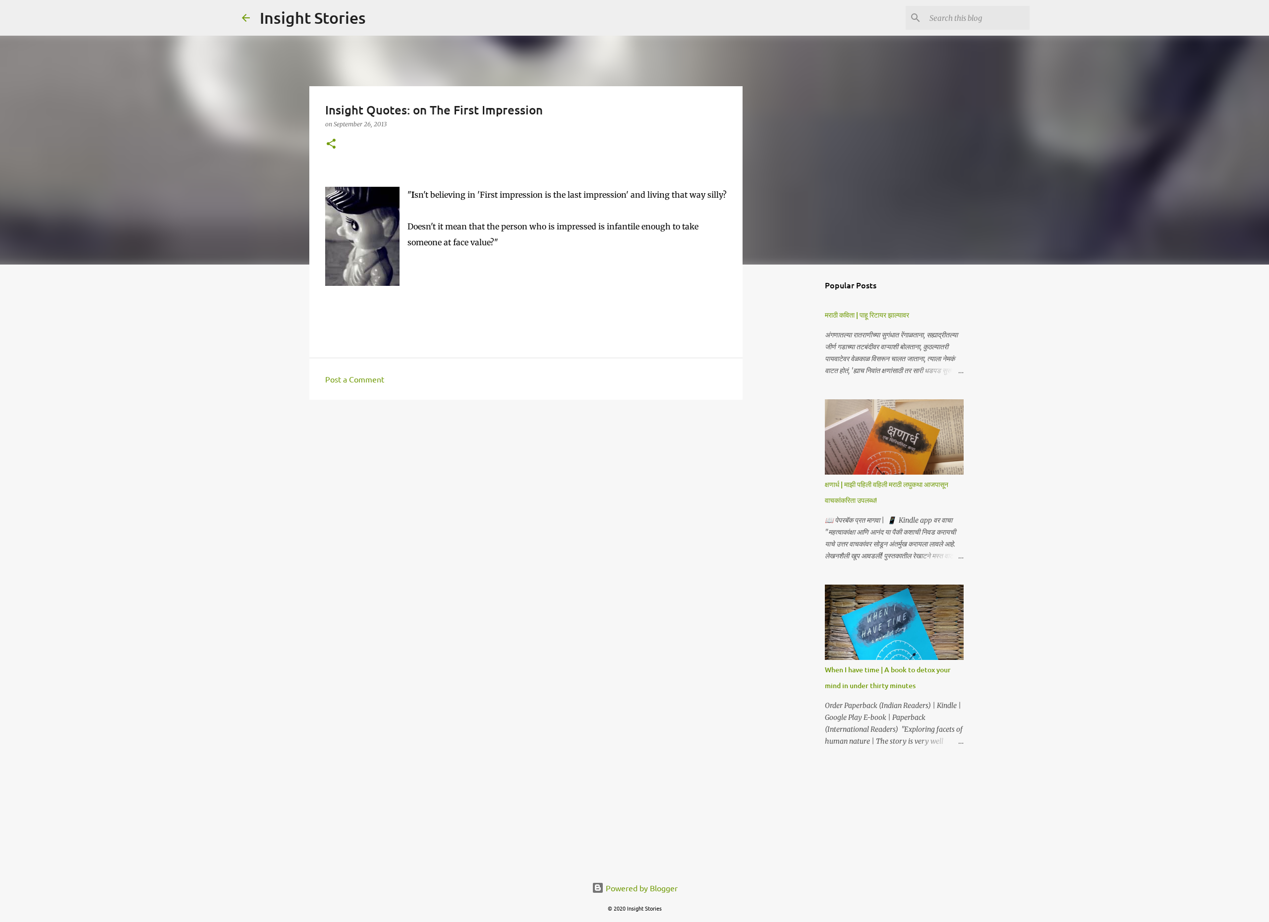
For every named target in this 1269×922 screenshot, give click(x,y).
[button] (331, 144)
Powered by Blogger (641, 888)
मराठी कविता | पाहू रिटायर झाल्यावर (867, 315)
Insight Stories (313, 17)
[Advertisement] (526, 484)
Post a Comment (354, 379)
